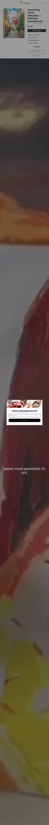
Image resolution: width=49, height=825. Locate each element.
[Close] (41, 401)
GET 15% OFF (24, 420)
